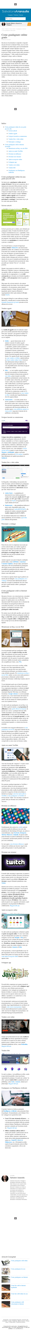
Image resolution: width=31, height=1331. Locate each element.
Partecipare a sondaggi (14, 142)
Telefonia (16, 15)
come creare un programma (14, 1007)
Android (16, 509)
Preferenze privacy (20, 1322)
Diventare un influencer (14, 154)
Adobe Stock (8, 493)
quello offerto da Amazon (19, 709)
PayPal (7, 295)
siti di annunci (19, 454)
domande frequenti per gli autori (10, 302)
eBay (20, 947)
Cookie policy (12, 1322)
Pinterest (9, 835)
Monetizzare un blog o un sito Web (17, 148)
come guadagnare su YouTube (16, 796)
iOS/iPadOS (22, 509)
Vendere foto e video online (15, 139)
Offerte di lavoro (21, 1321)
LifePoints (16, 562)
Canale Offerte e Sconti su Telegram (14, 24)
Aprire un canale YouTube (15, 151)
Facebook (16, 833)
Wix (20, 662)
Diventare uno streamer (14, 156)
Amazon (14, 947)
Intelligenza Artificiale (10, 1111)
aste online (8, 376)
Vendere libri (12, 168)
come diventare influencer (17, 844)
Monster (4, 452)
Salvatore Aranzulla (6, 39)
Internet (21, 15)
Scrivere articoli (12, 131)
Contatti (9, 1321)
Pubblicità (14, 1321)
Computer (10, 15)
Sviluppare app (12, 162)
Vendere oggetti (12, 133)
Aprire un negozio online (15, 159)
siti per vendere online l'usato (14, 360)
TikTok (4, 835)
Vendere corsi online (14, 165)
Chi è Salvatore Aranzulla (15, 1319)
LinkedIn (16, 835)
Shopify (17, 937)
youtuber (20, 827)
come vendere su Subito (13, 358)
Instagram (23, 833)
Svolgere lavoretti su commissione (17, 136)
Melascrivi (15, 248)
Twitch (4, 883)
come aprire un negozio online (10, 956)
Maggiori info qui (14, 905)
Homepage (5, 1319)
